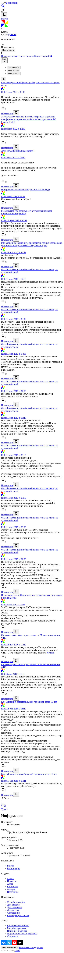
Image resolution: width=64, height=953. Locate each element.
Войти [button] (4, 18)
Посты (22, 56)
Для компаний (14, 907)
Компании (12, 886)
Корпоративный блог (18, 925)
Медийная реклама (16, 928)
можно (50, 652)
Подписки (13, 73)
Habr (17, 950)
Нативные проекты (17, 931)
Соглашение (13, 912)
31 (2, 806)
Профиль (5, 56)
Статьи (14, 56)
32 (5, 806)
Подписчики (13, 70)
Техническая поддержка (31, 947)
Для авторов (13, 904)
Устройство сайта (16, 902)
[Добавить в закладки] (16, 112)
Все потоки (12, 2)
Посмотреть (7, 113)
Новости (29, 56)
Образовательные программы (22, 933)
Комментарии (43, 56)
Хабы (10, 884)
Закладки (13, 67)
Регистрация (13, 868)
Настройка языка (10, 947)
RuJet (4, 92)
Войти (10, 865)
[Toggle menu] (2, 3)
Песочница (12, 892)
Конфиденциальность (18, 915)
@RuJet (12, 34)
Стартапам (12, 936)
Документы (13, 910)
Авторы (11, 889)
